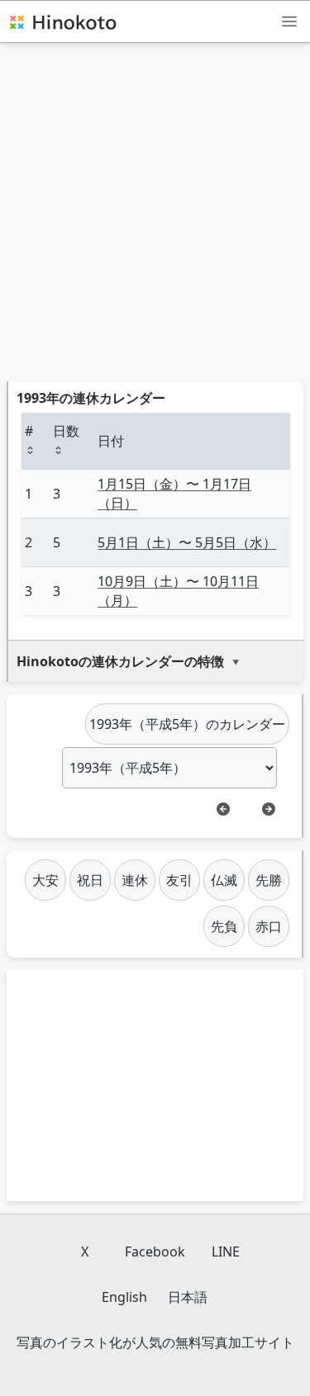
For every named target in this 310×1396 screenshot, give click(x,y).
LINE (226, 1251)
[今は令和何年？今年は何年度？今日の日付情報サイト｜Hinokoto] (62, 21)
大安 (45, 880)
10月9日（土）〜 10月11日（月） (178, 590)
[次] (268, 809)
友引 (179, 880)
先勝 (268, 880)
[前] (223, 809)
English (124, 1297)
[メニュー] (289, 20)
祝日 (90, 880)
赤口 (268, 926)
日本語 (187, 1297)
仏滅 (224, 880)
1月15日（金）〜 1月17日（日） (174, 493)
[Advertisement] (155, 218)
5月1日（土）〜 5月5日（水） (187, 542)
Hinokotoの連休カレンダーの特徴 (120, 661)
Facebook (155, 1251)
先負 (224, 926)
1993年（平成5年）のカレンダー (187, 724)
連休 (135, 880)
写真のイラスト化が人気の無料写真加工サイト (155, 1342)
